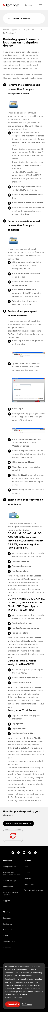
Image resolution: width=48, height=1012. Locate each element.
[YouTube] (24, 852)
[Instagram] (35, 852)
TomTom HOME (9, 33)
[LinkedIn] (29, 852)
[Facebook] (13, 852)
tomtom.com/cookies (13, 997)
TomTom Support (10, 29)
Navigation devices (30, 29)
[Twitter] (18, 852)
